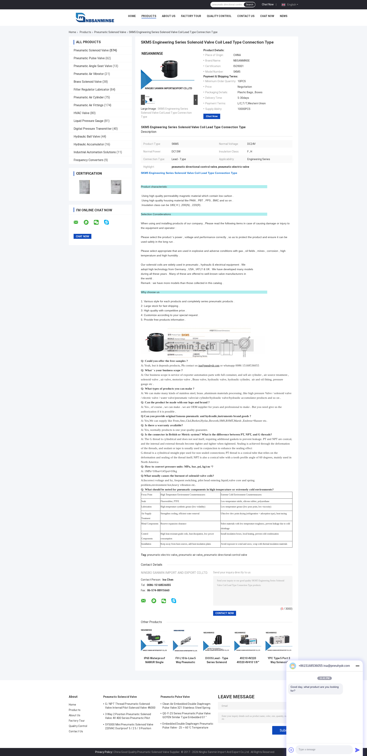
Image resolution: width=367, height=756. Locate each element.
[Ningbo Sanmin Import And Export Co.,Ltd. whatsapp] (88, 222)
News (283, 16)
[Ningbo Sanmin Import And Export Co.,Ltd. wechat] (98, 222)
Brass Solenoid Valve (88, 81)
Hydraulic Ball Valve (87, 136)
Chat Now (268, 4)
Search (249, 4)
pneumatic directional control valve (225, 554)
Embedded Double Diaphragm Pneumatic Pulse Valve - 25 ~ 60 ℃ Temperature (188, 725)
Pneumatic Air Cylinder (89, 97)
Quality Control (219, 16)
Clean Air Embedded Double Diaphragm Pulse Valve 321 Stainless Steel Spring (186, 705)
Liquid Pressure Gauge (88, 121)
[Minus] (357, 666)
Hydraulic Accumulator (89, 144)
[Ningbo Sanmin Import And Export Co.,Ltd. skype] (109, 222)
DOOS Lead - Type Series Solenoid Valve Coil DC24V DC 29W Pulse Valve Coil (216, 660)
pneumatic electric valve (162, 554)
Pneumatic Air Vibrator (89, 74)
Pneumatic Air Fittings (88, 105)
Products (148, 16)
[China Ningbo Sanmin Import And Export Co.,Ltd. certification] (84, 187)
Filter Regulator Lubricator (91, 89)
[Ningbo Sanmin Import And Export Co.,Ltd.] (95, 17)
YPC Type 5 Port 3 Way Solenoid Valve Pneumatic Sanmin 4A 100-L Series (279, 660)
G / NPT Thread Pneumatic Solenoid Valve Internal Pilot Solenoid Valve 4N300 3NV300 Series (130, 706)
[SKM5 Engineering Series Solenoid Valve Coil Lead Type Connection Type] (167, 71)
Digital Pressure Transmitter (93, 128)
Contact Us (245, 16)
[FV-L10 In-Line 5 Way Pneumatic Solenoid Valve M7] (185, 641)
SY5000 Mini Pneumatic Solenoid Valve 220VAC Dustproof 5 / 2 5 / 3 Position (129, 726)
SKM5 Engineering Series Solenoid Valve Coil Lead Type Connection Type (166, 112)
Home (132, 16)
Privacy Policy (103, 752)
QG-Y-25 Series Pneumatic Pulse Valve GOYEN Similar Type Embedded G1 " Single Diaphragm (186, 716)
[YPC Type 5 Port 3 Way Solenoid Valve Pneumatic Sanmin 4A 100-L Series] (279, 641)
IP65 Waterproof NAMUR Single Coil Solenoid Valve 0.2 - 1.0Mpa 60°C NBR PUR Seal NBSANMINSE (154, 660)
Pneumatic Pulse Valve (89, 58)
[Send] (357, 750)
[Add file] (291, 750)
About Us (168, 16)
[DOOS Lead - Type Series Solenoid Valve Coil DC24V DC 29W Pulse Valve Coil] (216, 641)
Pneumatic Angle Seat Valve (93, 66)
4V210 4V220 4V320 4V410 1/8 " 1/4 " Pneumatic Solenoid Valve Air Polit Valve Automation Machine (247, 660)
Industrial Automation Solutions (95, 152)
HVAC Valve (81, 113)
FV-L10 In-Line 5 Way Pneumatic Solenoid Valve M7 (185, 660)
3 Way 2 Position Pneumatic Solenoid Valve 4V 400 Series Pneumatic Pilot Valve (128, 717)
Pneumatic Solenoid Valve (110, 32)
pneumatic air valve (191, 554)
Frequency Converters (88, 160)
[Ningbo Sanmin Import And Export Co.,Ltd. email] (78, 222)
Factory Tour (191, 16)
